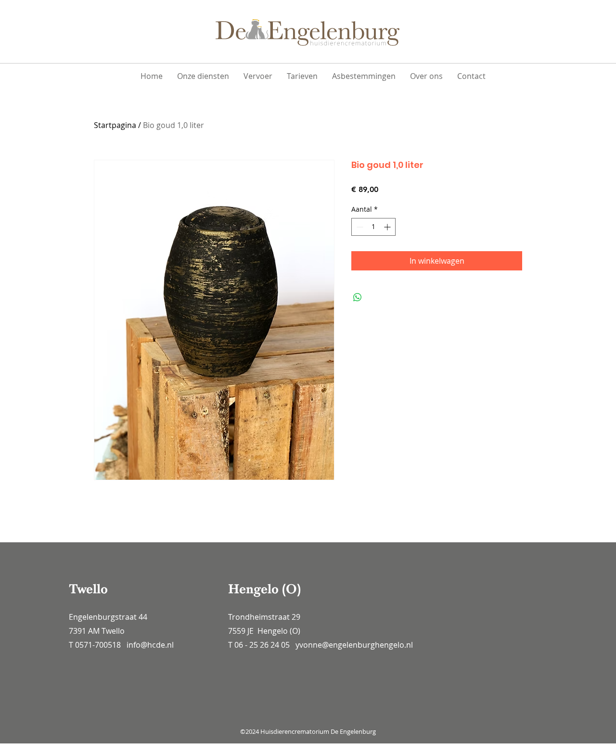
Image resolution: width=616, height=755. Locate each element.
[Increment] (388, 226)
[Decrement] (359, 226)
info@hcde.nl (150, 645)
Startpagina (115, 125)
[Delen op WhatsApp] (357, 297)
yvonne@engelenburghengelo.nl (354, 645)
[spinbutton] (373, 226)
